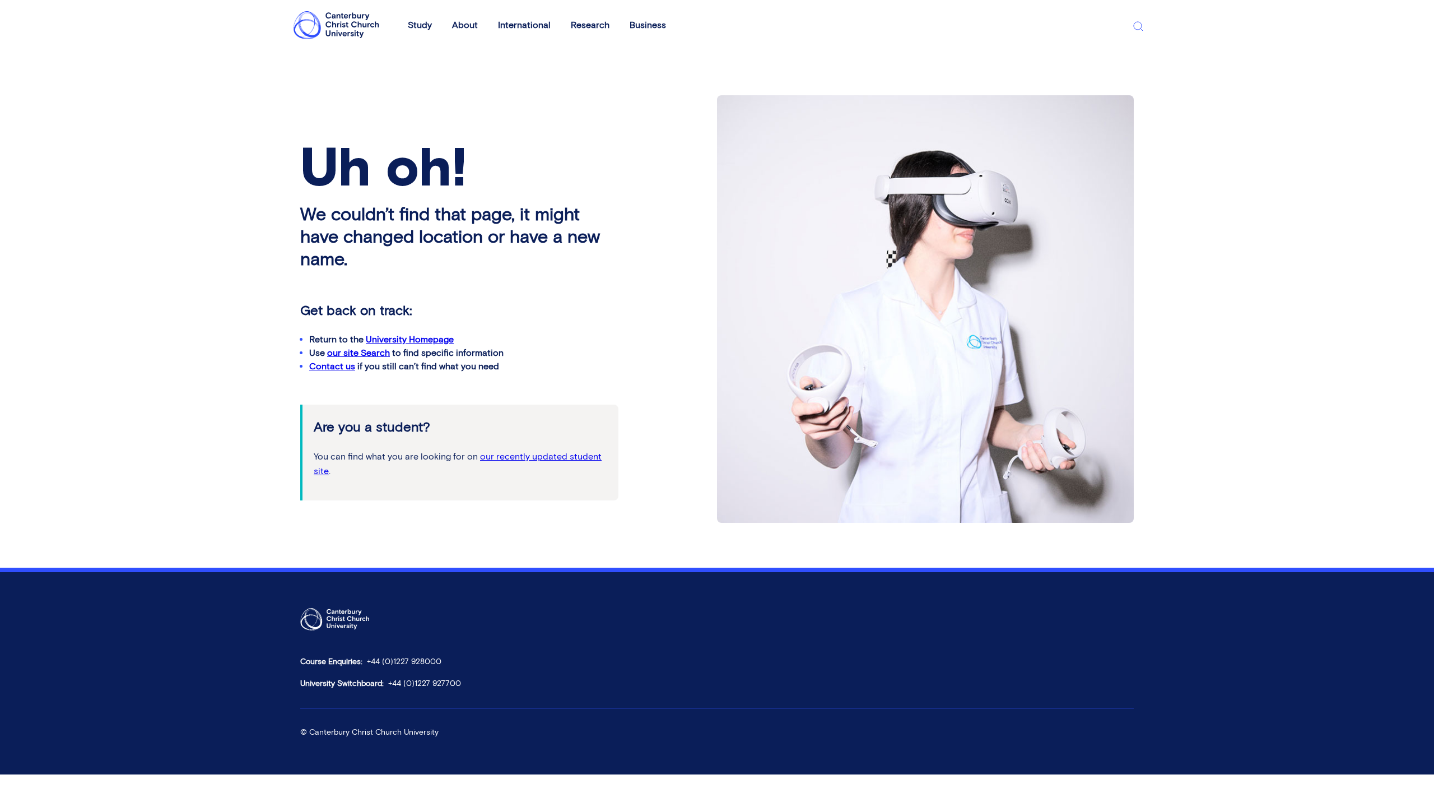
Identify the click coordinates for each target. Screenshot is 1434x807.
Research (590, 25)
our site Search (358, 352)
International (524, 25)
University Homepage (410, 339)
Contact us (332, 366)
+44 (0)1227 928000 (404, 661)
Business (648, 25)
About (465, 25)
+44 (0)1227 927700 (424, 683)
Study (420, 25)
